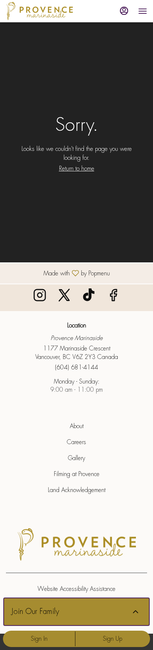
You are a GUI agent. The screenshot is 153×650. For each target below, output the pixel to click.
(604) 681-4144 (76, 367)
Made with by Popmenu (58, 273)
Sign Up (112, 639)
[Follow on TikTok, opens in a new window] (88, 297)
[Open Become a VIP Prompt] (135, 612)
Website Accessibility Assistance (76, 589)
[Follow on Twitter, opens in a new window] (64, 297)
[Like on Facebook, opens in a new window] (113, 297)
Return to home (76, 168)
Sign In (39, 639)
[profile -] (124, 10)
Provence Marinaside (76, 545)
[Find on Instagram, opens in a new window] (39, 297)
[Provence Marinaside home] (39, 11)
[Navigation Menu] (142, 11)
